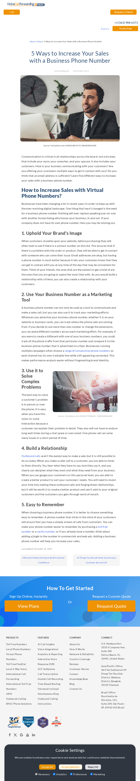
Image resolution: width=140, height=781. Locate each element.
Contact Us (75, 688)
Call (11, 12)
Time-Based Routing (49, 683)
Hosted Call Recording (50, 678)
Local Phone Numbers (18, 649)
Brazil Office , (113, 700)
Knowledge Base (78, 678)
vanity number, (45, 531)
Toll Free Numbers (16, 644)
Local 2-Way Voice (16, 669)
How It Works (77, 649)
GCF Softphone (46, 669)
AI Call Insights (46, 644)
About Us (74, 644)
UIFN (9, 693)
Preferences (80, 774)
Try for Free (125, 28)
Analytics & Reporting (50, 654)
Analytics (61, 774)
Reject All (93, 766)
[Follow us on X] (15, 735)
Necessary (44, 774)
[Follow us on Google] (22, 735)
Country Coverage (79, 659)
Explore (105, 28)
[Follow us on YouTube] (27, 735)
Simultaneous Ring (48, 693)
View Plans (28, 606)
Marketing (99, 774)
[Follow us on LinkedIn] (33, 735)
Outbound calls (31, 455)
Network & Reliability (81, 654)
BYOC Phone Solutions (19, 703)
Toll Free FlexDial (16, 664)
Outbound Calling (16, 698)
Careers (73, 673)
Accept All (47, 766)
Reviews (74, 664)
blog (39, 41)
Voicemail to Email (48, 688)
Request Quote (111, 606)
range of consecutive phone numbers (87, 350)
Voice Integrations (48, 649)
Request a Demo (123, 12)
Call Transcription (48, 673)
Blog (72, 683)
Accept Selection (70, 766)
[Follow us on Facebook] (10, 735)
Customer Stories (79, 669)
